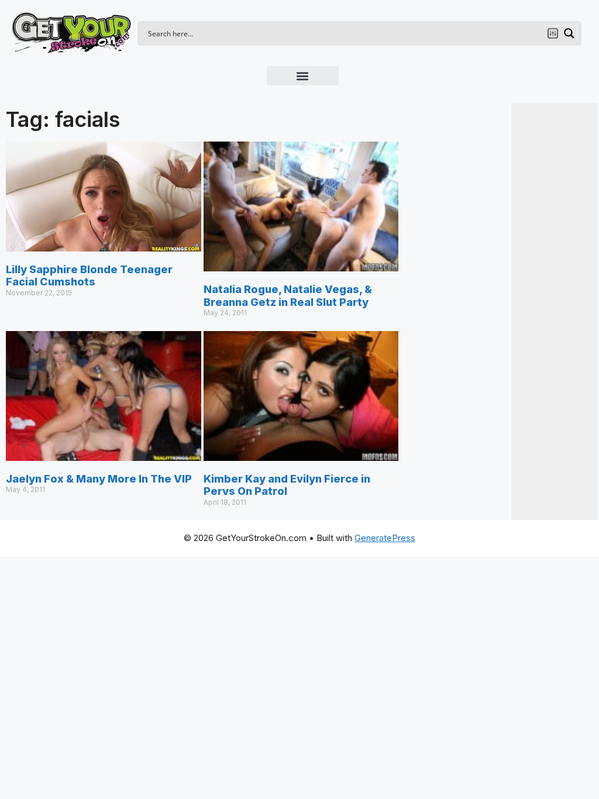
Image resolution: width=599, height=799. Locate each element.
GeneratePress (384, 537)
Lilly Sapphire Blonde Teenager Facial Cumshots (89, 275)
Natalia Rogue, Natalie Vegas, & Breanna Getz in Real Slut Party (288, 295)
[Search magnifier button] (569, 33)
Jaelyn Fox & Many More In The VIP (99, 479)
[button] (303, 75)
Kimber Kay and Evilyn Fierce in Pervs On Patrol (287, 485)
